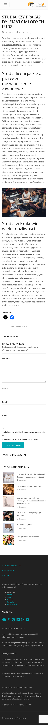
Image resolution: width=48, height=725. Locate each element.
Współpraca (9, 570)
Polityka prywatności (12, 566)
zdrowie (10, 595)
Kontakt (7, 575)
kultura (10, 599)
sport (9, 597)
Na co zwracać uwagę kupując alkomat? (29, 514)
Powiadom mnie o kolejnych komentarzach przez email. (23, 432)
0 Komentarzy (25, 32)
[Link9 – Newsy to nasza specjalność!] (37, 5)
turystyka (10, 602)
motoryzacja (12, 604)
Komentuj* (6, 359)
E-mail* (5, 402)
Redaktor (10, 32)
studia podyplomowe (19, 326)
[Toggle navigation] (5, 4)
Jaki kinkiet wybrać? (24, 524)
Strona (4, 415)
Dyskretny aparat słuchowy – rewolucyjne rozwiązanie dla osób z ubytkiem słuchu (31, 501)
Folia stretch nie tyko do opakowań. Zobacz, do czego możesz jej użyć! (31, 475)
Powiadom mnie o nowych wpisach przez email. (20, 439)
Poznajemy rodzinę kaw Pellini (29, 486)
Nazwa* (5, 388)
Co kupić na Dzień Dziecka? (28, 536)
